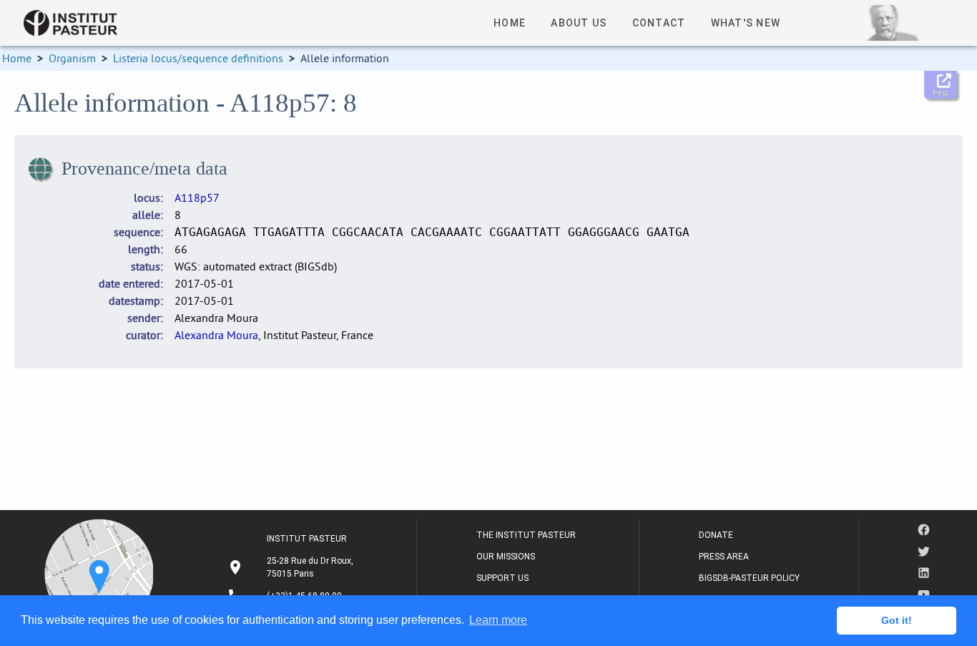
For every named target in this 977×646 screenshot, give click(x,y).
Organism (72, 58)
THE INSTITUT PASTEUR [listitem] (526, 535)
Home (16, 58)
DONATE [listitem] (716, 535)
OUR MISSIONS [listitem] (505, 557)
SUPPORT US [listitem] (502, 578)
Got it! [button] (896, 620)
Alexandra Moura (216, 335)
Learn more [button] (498, 620)
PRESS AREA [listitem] (724, 557)
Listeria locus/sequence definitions (198, 58)
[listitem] (292, 567)
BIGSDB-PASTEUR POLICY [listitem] (749, 578)
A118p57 (197, 197)
